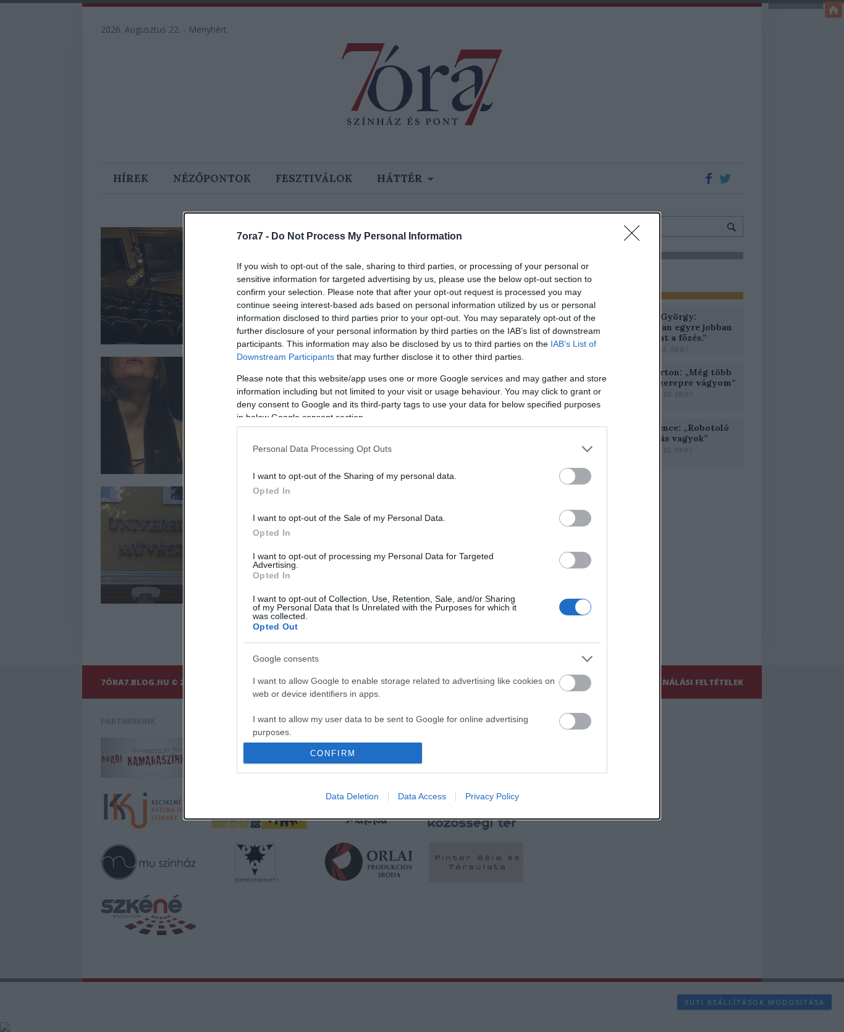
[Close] (636, 237)
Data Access (422, 796)
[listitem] (422, 449)
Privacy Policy (492, 796)
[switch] (575, 476)
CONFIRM (333, 753)
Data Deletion (352, 796)
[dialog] (422, 516)
